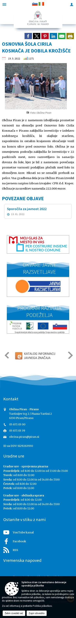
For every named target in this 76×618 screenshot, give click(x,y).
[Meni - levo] (4, 4)
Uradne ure (13, 456)
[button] (6, 355)
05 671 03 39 (17, 430)
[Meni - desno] (72, 4)
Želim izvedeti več (14, 613)
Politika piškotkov (42, 606)
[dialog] (70, 36)
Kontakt (10, 399)
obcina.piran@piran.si (24, 437)
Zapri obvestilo (37, 613)
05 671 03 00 (17, 424)
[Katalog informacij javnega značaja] (36, 355)
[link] (28, 36)
